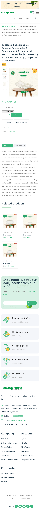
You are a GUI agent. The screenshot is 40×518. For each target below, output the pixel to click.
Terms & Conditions (8, 451)
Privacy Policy (6, 447)
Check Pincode (8, 112)
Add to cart (17, 115)
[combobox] (9, 18)
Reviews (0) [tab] (20, 145)
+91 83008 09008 (16, 416)
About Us (4, 439)
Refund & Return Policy (9, 459)
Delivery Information (9, 443)
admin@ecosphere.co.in (17, 420)
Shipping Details (27, 455)
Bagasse (12, 26)
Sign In (23, 439)
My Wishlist (25, 447)
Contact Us (5, 455)
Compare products (28, 459)
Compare (7, 122)
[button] (35, 71)
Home (4, 26)
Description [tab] (7, 145)
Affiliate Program (7, 477)
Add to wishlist (21, 122)
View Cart (24, 443)
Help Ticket (25, 451)
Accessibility (5, 481)
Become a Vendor (7, 473)
